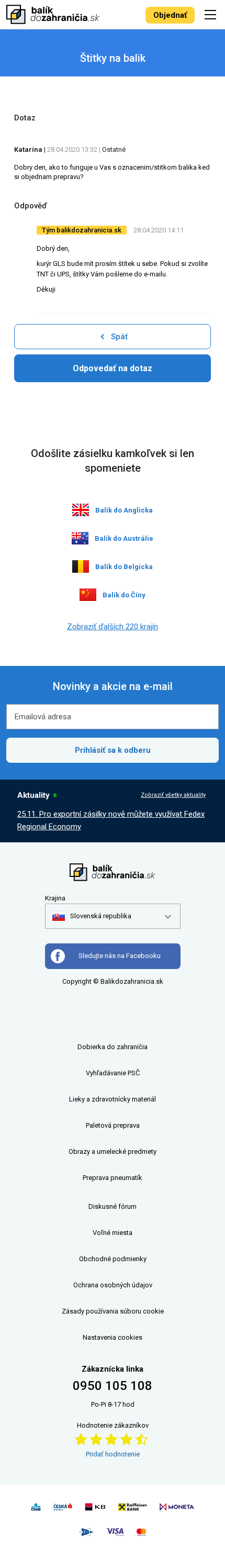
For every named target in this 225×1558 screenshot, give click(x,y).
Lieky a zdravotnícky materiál (112, 1099)
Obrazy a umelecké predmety (112, 1151)
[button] (92, 916)
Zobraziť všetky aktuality (173, 795)
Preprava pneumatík (112, 1178)
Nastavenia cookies (112, 1337)
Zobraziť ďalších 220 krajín (112, 626)
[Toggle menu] (212, 14)
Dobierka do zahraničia (112, 1047)
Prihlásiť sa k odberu (113, 750)
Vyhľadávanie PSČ (113, 1073)
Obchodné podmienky (113, 1259)
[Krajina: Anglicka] (80, 510)
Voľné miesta (112, 1233)
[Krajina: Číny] (88, 594)
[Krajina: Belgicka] (80, 566)
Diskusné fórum (112, 1206)
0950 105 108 (112, 1385)
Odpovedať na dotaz (112, 368)
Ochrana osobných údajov (112, 1285)
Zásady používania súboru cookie (113, 1311)
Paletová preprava (113, 1125)
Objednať (170, 15)
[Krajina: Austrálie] (80, 538)
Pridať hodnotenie (113, 1454)
